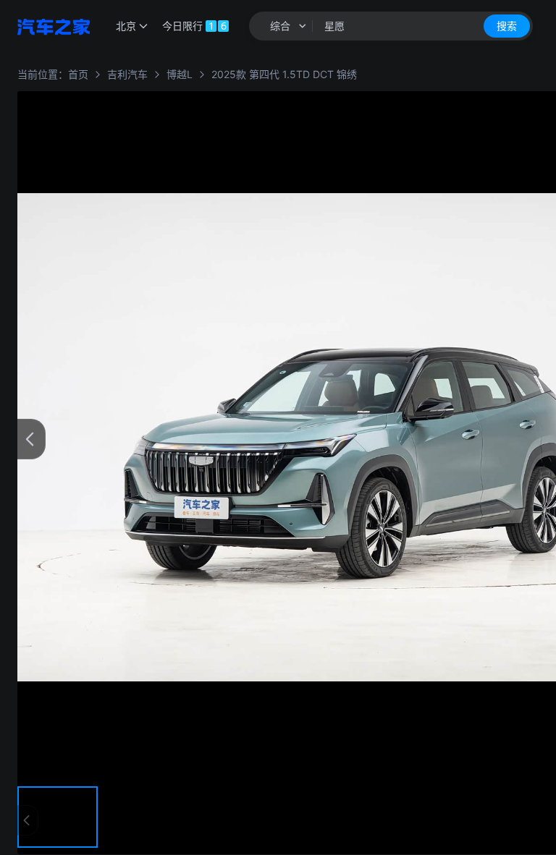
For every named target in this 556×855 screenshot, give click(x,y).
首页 (78, 74)
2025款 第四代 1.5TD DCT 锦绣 (284, 74)
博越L (180, 74)
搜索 (507, 26)
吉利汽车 (127, 74)
